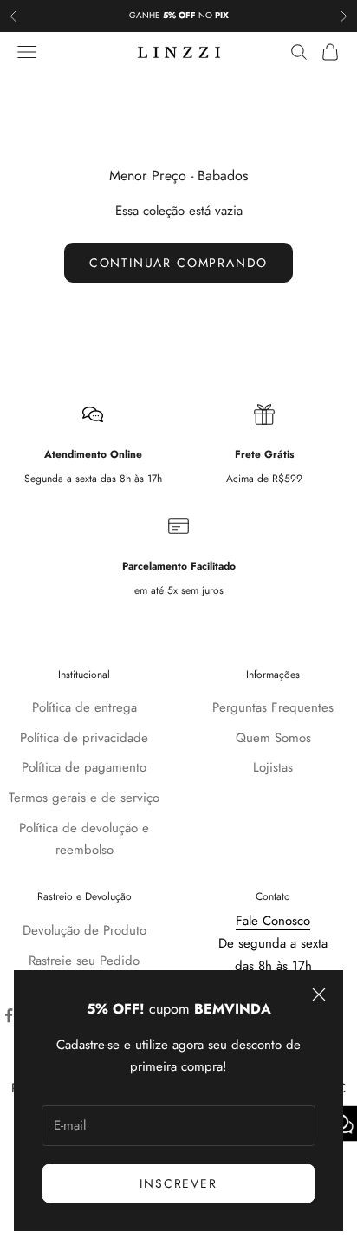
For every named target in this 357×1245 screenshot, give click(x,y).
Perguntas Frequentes (273, 707)
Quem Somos (273, 737)
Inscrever (178, 1183)
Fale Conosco (273, 920)
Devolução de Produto (84, 930)
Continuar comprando (179, 262)
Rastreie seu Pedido (84, 960)
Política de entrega (84, 707)
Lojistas (273, 767)
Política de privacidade (84, 737)
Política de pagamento (84, 767)
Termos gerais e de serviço (84, 797)
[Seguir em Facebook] (8, 1015)
